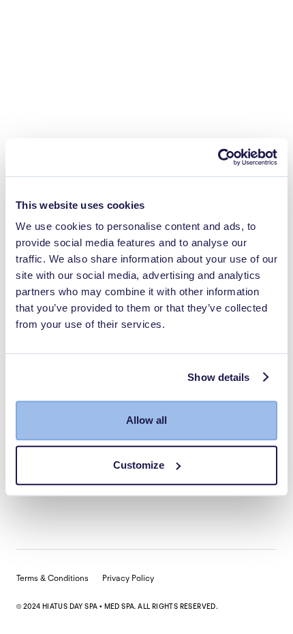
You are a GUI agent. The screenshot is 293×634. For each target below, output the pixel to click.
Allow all (146, 420)
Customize (138, 465)
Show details (218, 377)
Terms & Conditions (52, 578)
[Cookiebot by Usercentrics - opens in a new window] (217, 157)
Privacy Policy (128, 578)
